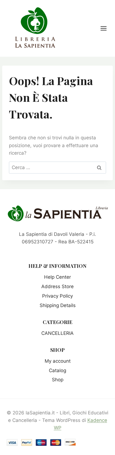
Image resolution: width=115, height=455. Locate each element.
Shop (57, 379)
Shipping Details (58, 305)
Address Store (57, 286)
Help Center (57, 277)
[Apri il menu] (106, 28)
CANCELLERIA (57, 333)
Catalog (57, 370)
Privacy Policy (57, 296)
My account (58, 361)
